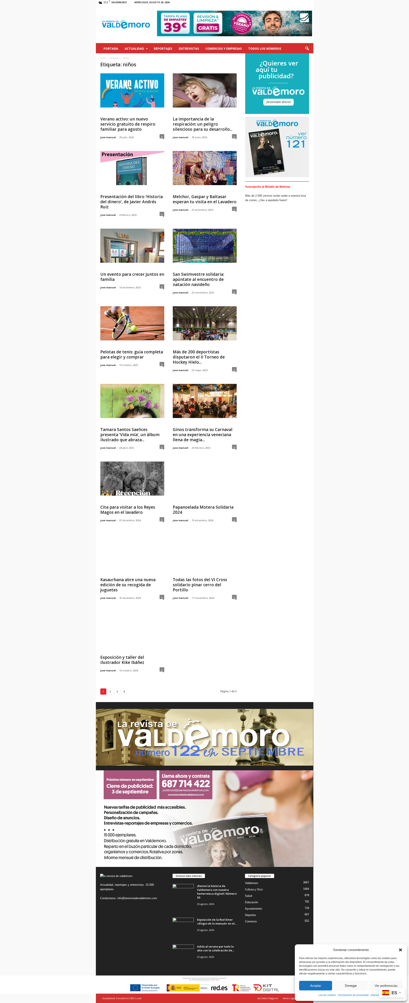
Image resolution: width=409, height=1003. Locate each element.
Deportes (250, 915)
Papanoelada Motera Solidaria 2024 (203, 509)
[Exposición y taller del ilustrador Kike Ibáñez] (132, 628)
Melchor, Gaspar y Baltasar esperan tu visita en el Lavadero (204, 199)
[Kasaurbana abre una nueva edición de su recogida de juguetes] (132, 551)
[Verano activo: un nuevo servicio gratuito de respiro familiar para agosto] (132, 90)
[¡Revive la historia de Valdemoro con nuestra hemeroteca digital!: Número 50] (183, 892)
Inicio (103, 58)
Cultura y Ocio (254, 889)
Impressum (377, 995)
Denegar (351, 985)
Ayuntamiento (253, 908)
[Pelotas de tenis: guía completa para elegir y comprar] (132, 323)
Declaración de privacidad (353, 995)
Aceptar (315, 985)
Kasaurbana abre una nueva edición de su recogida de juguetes (128, 585)
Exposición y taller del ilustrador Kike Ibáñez (122, 660)
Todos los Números (264, 48)
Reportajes (163, 48)
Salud (248, 895)
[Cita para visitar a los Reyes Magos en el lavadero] (132, 478)
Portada (111, 48)
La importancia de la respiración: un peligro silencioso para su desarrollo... (202, 124)
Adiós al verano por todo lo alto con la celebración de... (215, 948)
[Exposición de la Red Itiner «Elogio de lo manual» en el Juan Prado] (183, 925)
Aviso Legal (289, 998)
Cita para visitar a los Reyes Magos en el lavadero (127, 509)
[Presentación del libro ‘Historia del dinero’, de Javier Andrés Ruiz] (132, 168)
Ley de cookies (327, 995)
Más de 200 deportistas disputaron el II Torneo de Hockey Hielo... (199, 357)
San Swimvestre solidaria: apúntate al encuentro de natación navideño (198, 279)
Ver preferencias (386, 985)
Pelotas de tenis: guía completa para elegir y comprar (131, 354)
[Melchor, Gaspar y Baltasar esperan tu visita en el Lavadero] (205, 168)
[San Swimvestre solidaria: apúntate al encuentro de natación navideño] (205, 245)
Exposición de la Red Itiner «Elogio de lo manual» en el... (216, 921)
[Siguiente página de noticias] (124, 691)
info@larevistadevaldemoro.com (137, 898)
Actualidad (134, 48)
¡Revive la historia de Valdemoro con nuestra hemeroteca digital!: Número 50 (217, 891)
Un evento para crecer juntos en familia (132, 276)
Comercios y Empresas (223, 48)
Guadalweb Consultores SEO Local (121, 998)
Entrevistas (189, 48)
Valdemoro (251, 883)
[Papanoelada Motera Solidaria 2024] (205, 478)
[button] (400, 950)
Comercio (251, 921)
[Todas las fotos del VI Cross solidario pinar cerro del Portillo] (205, 551)
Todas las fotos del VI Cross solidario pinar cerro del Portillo (200, 585)
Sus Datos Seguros (267, 998)
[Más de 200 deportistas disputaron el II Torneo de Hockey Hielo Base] (205, 323)
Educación (251, 902)
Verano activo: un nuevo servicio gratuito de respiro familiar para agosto (127, 124)
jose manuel (108, 137)
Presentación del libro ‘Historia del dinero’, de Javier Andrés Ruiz (131, 202)
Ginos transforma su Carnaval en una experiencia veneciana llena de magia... (202, 435)
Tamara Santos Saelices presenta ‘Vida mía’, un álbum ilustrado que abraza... (130, 435)
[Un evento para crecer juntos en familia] (132, 245)
